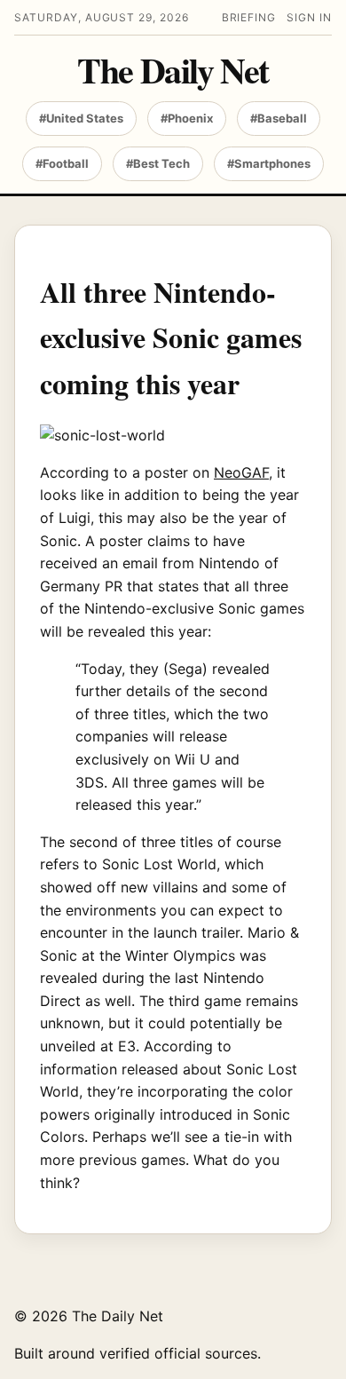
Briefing (249, 17)
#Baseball (278, 118)
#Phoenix (187, 118)
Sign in (309, 17)
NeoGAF (241, 472)
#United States (81, 118)
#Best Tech (158, 163)
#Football (62, 163)
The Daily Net (172, 70)
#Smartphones (269, 163)
